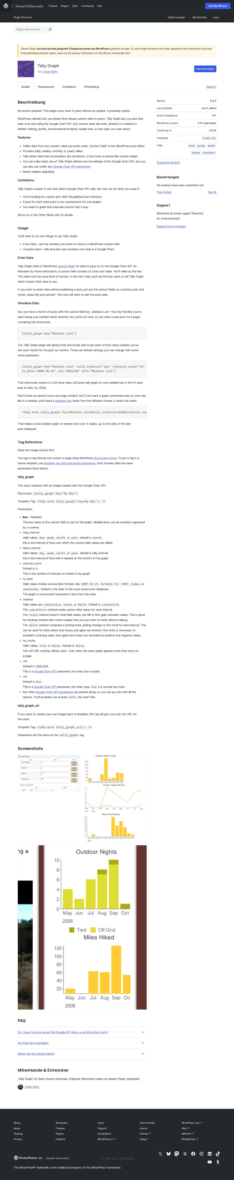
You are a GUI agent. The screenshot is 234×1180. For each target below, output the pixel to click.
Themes (60, 1128)
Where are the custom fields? (36, 1054)
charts (192, 145)
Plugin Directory (23, 17)
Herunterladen (205, 68)
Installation (69, 86)
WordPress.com (192, 1122)
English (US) (209, 137)
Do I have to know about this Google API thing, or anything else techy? (63, 1032)
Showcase (61, 1122)
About (17, 1122)
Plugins (60, 1133)
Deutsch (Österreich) (57, 1158)
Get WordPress (217, 5)
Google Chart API (45, 671)
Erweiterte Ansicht (168, 162)
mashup (196, 152)
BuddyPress (190, 1139)
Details (25, 86)
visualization (208, 152)
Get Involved (147, 1122)
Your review (164, 192)
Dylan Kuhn (50, 71)
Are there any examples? (33, 1043)
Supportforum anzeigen (171, 226)
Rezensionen (46, 86)
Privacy (18, 1139)
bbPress (188, 1133)
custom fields (66, 266)
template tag (63, 400)
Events (143, 1128)
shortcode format (105, 458)
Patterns (60, 1139)
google (201, 145)
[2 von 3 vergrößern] (142, 759)
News (17, 1128)
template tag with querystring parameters (70, 463)
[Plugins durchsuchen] (50, 29)
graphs (211, 145)
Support (211, 86)
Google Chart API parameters (71, 166)
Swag (144, 1139)
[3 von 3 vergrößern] (142, 849)
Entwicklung (91, 86)
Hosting (18, 1133)
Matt (186, 1128)
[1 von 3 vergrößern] (76, 759)
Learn (101, 1122)
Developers (104, 1133)
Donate (145, 1133)
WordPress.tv (107, 1139)
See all (212, 192)
